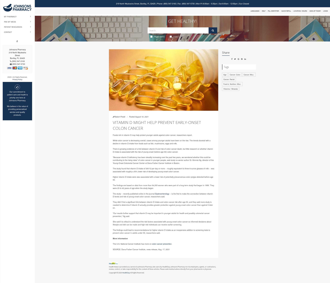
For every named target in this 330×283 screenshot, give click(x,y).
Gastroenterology (162, 193)
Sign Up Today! (315, 11)
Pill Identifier (273, 11)
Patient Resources (13, 27)
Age (224, 74)
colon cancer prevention (162, 244)
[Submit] (213, 30)
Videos (176, 36)
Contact (8, 32)
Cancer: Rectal (228, 79)
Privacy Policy (17, 79)
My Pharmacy (10, 16)
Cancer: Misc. (249, 74)
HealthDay (126, 273)
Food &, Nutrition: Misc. (232, 84)
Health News (159, 36)
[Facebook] (17, 41)
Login (325, 11)
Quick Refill (286, 11)
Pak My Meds (10, 22)
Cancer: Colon (235, 74)
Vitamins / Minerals (230, 89)
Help (263, 11)
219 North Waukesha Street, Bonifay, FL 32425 (135, 3)
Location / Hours (300, 11)
